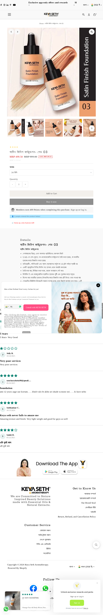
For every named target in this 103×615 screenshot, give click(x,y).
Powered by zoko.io (26, 332)
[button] (6, 307)
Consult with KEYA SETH (36, 307)
